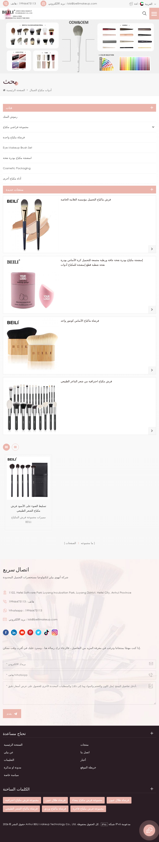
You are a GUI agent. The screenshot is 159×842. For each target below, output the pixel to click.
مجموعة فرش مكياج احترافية (22, 800)
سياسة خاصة (11, 775)
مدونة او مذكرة (12, 767)
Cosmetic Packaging (16, 168)
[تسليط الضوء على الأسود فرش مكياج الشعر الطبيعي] (28, 478)
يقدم (9, 713)
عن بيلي (8, 752)
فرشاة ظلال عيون (55, 800)
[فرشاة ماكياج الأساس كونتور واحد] (32, 345)
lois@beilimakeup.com (82, 3)
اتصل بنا (85, 752)
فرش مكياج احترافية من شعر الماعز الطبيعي (86, 381)
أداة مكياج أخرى (12, 178)
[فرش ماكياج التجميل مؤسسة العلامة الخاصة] (32, 224)
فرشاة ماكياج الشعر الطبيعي (21, 808)
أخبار (83, 759)
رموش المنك (10, 116)
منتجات (84, 744)
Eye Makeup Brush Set (17, 147)
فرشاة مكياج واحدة (14, 137)
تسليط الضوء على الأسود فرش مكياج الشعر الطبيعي (28, 508)
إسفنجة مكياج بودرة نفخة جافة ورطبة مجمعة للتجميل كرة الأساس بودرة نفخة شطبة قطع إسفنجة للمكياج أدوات (102, 262)
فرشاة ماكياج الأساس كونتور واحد (80, 320)
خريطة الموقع (88, 767)
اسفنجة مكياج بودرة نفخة (17, 157)
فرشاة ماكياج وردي (55, 808)
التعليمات (9, 759)
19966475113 (27, 3)
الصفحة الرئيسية (15, 90)
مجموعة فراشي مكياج (16, 127)
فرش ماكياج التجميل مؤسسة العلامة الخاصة (86, 199)
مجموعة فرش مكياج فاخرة (88, 808)
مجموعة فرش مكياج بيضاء (87, 800)
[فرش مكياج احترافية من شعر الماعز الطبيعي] (32, 406)
